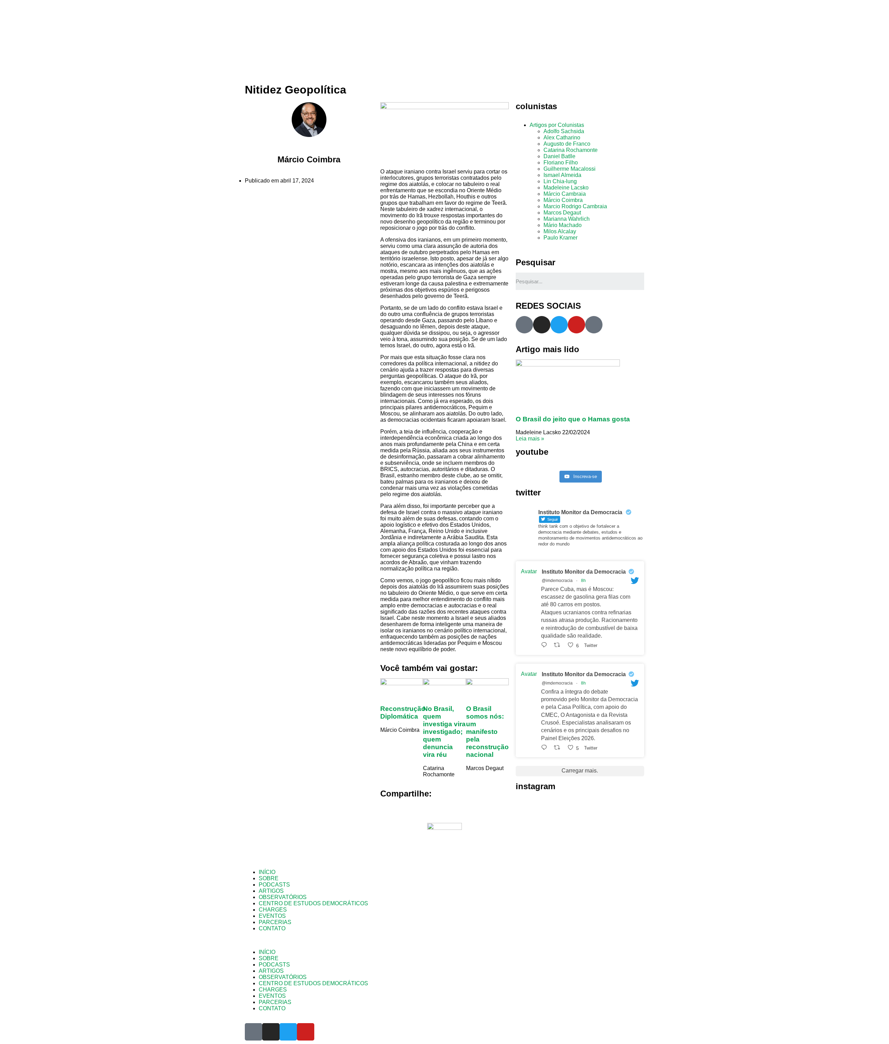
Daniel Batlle (559, 156)
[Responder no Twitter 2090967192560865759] (545, 747)
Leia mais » (530, 439)
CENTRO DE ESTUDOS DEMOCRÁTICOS (313, 903)
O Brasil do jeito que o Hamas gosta (573, 419)
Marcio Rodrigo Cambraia (575, 206)
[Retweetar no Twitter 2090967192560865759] (559, 747)
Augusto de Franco (566, 144)
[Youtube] (576, 324)
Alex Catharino (561, 137)
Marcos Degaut (562, 213)
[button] (444, 940)
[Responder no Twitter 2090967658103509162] (545, 645)
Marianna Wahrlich (566, 219)
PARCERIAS (275, 922)
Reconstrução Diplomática (402, 712)
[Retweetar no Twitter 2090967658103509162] (559, 645)
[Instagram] (541, 324)
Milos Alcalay (559, 231)
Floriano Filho (560, 162)
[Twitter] (559, 324)
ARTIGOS (271, 891)
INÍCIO (267, 872)
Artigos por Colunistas (557, 125)
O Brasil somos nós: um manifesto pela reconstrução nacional (487, 731)
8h (583, 580)
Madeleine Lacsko (566, 188)
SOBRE (269, 878)
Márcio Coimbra (563, 200)
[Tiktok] (594, 324)
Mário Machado (562, 225)
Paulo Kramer (560, 238)
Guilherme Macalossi (569, 169)
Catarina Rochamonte (570, 150)
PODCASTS (274, 885)
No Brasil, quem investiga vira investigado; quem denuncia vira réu (444, 731)
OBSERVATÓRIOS (283, 897)
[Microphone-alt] (524, 324)
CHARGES (273, 910)
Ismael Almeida (562, 175)
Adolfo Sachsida (563, 131)
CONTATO (272, 928)
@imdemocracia (557, 580)
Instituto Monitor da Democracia (584, 572)
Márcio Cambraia (564, 194)
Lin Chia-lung (560, 181)
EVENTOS (272, 916)
